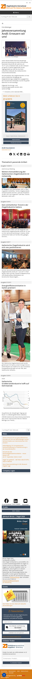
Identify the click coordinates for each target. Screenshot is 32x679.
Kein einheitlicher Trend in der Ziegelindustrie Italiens (15, 206)
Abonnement (16, 139)
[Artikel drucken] (28, 154)
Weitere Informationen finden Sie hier (12, 636)
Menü (17, 13)
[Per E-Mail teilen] (25, 154)
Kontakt (11, 673)
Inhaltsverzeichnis (16, 143)
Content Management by (8, 675)
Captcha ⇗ (23, 629)
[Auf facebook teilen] (10, 155)
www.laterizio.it (6, 150)
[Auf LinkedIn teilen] (21, 155)
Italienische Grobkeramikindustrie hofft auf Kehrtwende (15, 383)
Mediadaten (12, 671)
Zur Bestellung (7, 582)
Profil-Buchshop (14, 577)
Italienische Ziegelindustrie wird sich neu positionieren (16, 246)
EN (30, 3)
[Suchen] (29, 16)
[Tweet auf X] (14, 155)
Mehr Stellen (16, 511)
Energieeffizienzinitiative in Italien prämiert (14, 286)
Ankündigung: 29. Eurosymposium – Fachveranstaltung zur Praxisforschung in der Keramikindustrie (15, 447)
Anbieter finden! (17, 663)
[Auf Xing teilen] (18, 155)
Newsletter (4, 671)
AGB (18, 671)
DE (27, 3)
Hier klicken (17, 628)
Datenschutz (24, 671)
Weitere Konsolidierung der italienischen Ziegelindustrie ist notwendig (15, 173)
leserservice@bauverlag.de (11, 581)
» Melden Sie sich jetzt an (16, 633)
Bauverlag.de (5, 677)
